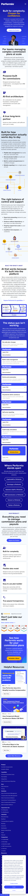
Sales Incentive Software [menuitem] (7, 804)
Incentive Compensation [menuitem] (7, 767)
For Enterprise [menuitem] (4, 810)
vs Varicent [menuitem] (4, 848)
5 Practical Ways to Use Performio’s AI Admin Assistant (13, 745)
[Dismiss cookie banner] (23, 858)
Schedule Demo (14, 452)
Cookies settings (14, 883)
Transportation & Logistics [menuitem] (7, 821)
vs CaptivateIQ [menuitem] (4, 839)
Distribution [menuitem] (4, 828)
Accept (14, 887)
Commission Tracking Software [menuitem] (8, 800)
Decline (14, 890)
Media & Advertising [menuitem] (6, 830)
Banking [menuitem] (3, 823)
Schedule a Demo (14, 658)
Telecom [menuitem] (3, 835)
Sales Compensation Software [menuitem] (8, 802)
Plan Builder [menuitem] (4, 776)
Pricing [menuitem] (3, 789)
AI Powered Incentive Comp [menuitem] (7, 774)
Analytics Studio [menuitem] (5, 769)
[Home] (12, 4)
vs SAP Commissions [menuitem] (6, 846)
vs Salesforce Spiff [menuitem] (5, 844)
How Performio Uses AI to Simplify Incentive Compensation (14, 689)
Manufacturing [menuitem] (4, 817)
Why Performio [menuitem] (4, 786)
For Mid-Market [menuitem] (5, 812)
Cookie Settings (4, 894)
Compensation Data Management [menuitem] (9, 795)
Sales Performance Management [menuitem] (9, 793)
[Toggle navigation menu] (25, 4)
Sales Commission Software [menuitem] (8, 798)
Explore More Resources (14, 756)
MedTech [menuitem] (3, 819)
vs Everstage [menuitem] (4, 841)
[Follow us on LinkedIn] (2, 884)
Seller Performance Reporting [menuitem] (8, 781)
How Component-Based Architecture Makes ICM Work (13, 717)
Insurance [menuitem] (3, 826)
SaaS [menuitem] (2, 832)
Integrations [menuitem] (4, 779)
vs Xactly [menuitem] (3, 851)
